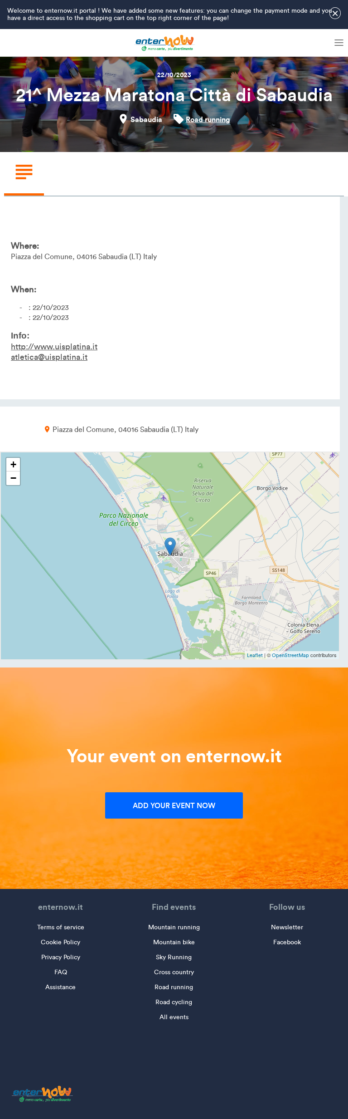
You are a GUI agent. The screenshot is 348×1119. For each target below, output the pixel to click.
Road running (208, 119)
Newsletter (287, 927)
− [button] (13, 478)
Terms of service (60, 927)
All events (174, 1017)
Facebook (287, 942)
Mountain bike (174, 942)
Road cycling (173, 1002)
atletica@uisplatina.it (49, 357)
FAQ (60, 972)
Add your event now (174, 805)
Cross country (174, 972)
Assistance (60, 987)
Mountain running (174, 927)
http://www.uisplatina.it (54, 347)
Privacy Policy (60, 957)
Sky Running (174, 957)
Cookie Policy (60, 942)
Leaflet (255, 655)
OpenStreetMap (290, 655)
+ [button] (13, 464)
